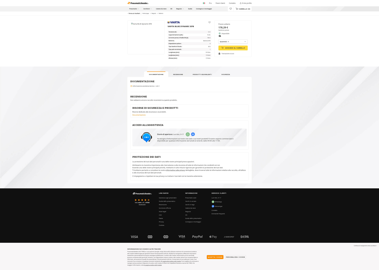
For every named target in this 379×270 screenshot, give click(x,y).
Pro (210, 3)
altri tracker (158, 265)
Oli (171, 9)
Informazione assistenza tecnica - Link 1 (146, 86)
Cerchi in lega (189, 205)
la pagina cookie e (149, 265)
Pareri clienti (220, 3)
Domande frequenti (218, 214)
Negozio (179, 9)
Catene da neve (161, 9)
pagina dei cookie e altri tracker (172, 261)
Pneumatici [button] (133, 9)
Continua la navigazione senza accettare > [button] (365, 246)
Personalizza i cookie (235, 257)
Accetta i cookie (215, 257)
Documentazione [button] (139, 115)
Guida (190, 9)
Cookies (161, 225)
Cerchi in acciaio (190, 201)
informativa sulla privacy (175, 170)
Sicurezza (225, 74)
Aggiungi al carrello (235, 48)
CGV (160, 215)
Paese (161, 218)
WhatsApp (218, 202)
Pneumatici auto (190, 198)
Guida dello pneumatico (167, 201)
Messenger (218, 206)
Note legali (162, 211)
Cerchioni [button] (146, 9)
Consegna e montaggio (204, 9)
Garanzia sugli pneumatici (168, 198)
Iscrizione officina (165, 208)
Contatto (232, 3)
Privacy (161, 222)
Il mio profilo (247, 3)
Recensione (178, 74)
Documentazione (156, 74)
